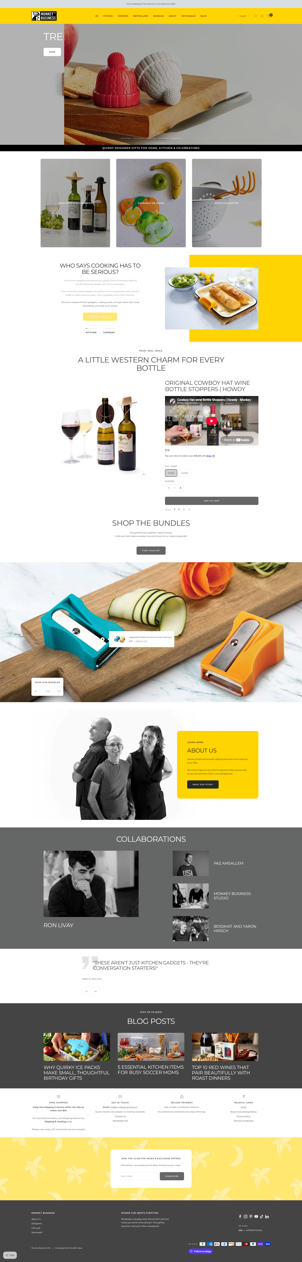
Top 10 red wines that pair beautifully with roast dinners (221, 1072)
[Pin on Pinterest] (179, 509)
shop (151, 128)
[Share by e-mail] (189, 510)
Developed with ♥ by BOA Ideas (68, 1248)
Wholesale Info (120, 1120)
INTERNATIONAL (254, 1230)
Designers (36, 1223)
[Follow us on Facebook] (240, 1216)
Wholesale (36, 1232)
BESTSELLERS (140, 16)
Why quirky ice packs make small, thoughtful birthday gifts (77, 1072)
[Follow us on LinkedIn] (267, 1216)
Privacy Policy (244, 1116)
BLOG (204, 16)
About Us (36, 1219)
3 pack (185, 473)
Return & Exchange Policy (243, 1111)
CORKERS (123, 16)
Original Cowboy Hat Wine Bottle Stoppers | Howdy (207, 386)
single (171, 473)
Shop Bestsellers (100, 317)
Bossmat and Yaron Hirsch (235, 928)
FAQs (243, 1107)
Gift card (35, 1228)
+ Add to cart (140, 641)
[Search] (255, 15)
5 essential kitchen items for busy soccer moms (151, 1069)
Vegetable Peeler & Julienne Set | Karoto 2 (150, 637)
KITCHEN (108, 16)
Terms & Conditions (243, 1120)
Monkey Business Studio (232, 895)
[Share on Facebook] (174, 509)
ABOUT (172, 16)
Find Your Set (151, 550)
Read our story (203, 784)
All (96, 16)
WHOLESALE (189, 16)
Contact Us (120, 1116)
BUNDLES (158, 16)
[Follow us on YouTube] (256, 1216)
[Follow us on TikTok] (261, 1216)
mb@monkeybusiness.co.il (124, 1107)
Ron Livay (58, 925)
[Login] (262, 16)
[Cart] (269, 15)
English (243, 16)
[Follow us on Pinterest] (251, 1216)
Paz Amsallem (228, 863)
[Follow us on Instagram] (245, 1216)
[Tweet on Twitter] (184, 509)
